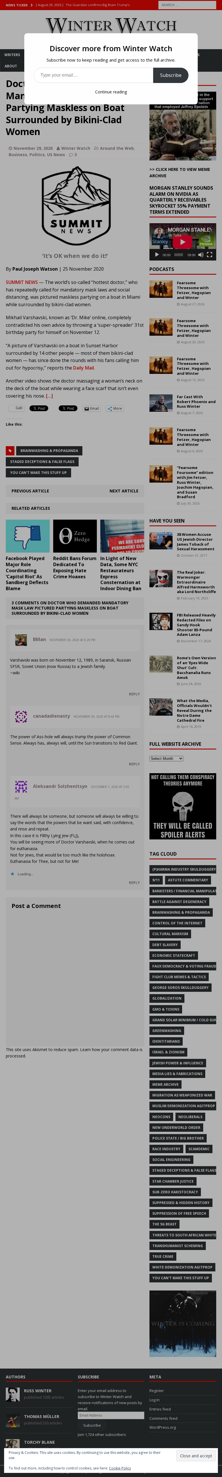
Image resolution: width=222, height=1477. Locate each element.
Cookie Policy (120, 1468)
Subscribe (171, 75)
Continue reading (111, 92)
